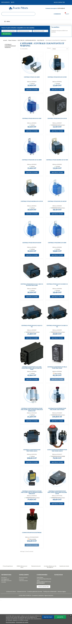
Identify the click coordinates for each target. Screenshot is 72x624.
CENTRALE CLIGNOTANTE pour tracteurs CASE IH (31, 450)
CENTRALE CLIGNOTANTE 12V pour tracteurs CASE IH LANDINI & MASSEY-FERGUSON (32, 492)
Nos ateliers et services (6, 580)
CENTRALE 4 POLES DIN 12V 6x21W (57, 201)
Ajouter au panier (31, 89)
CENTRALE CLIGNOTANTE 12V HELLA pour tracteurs (57, 367)
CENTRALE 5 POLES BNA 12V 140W (57, 242)
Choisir (60, 49)
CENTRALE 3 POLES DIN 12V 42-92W (57, 77)
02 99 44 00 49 (61, 8)
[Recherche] (33, 14)
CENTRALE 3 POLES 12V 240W (32, 77)
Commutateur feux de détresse (31, 532)
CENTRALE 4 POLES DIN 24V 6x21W (31, 242)
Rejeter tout (48, 617)
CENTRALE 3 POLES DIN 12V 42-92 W (57, 118)
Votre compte (24, 574)
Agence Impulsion (49, 595)
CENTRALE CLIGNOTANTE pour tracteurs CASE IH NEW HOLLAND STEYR (57, 492)
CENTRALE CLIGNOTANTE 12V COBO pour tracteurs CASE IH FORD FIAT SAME (32, 368)
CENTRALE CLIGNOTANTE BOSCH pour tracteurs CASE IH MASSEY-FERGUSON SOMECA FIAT (32, 409)
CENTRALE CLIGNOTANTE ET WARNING (10, 46)
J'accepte (60, 617)
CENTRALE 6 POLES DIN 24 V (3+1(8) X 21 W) (57, 326)
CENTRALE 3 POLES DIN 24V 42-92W (31, 118)
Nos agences (4, 577)
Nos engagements (5, 579)
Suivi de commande (23, 577)
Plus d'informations (10, 622)
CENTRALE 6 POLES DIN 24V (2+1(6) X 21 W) (31, 326)
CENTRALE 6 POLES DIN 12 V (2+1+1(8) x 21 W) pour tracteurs (32, 284)
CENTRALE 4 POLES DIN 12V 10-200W (32, 159)
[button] (9, 31)
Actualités (3, 582)
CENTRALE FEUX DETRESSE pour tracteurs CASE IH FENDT (57, 409)
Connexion (21, 579)
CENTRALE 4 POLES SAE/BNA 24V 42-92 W (32, 201)
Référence (29, 81)
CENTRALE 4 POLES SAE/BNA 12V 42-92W (57, 159)
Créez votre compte (23, 580)
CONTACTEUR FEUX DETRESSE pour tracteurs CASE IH (57, 450)
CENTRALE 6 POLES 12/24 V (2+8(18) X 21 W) (57, 284)
